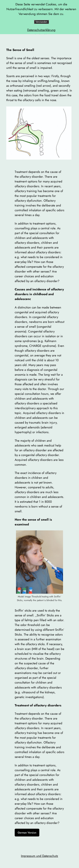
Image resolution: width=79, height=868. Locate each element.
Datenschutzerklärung (41, 30)
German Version (27, 832)
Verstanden (41, 21)
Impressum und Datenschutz (39, 856)
